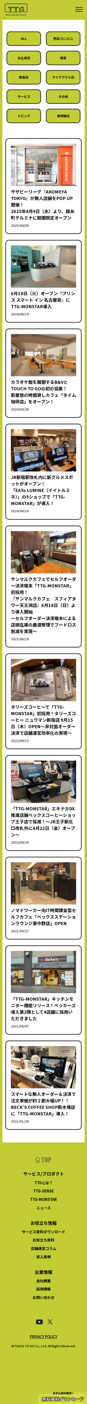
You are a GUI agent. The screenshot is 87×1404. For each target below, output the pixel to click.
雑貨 (63, 58)
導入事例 (43, 1256)
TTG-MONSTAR (43, 1199)
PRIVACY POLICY (43, 1336)
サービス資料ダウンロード (43, 1231)
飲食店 (24, 77)
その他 (63, 96)
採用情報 (43, 1288)
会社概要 (43, 1280)
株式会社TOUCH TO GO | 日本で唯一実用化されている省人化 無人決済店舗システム (16, 10)
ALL (24, 38)
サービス (24, 96)
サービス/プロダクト (43, 1173)
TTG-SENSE (43, 1190)
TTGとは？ (44, 1182)
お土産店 (24, 58)
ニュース (43, 1207)
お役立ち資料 (43, 1239)
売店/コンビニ (63, 38)
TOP (43, 1160)
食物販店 (63, 116)
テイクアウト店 (63, 77)
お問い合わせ (43, 1297)
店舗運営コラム (43, 1248)
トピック (24, 116)
